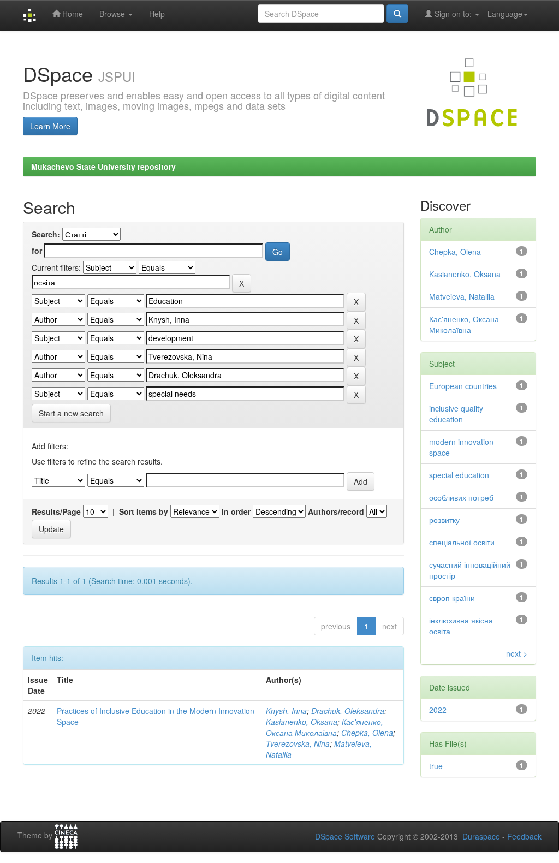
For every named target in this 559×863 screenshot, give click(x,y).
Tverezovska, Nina (298, 743)
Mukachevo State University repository (103, 166)
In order (236, 511)
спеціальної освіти (462, 542)
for (37, 250)
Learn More (50, 126)
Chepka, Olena (367, 732)
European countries (463, 385)
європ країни (452, 597)
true (436, 765)
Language (504, 13)
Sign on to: (453, 13)
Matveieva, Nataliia (462, 296)
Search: (46, 234)
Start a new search (71, 413)
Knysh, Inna (286, 710)
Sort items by (143, 511)
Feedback (524, 836)
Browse (113, 13)
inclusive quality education (456, 414)
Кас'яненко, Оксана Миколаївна (324, 727)
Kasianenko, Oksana (301, 721)
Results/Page (56, 511)
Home (71, 13)
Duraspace (481, 836)
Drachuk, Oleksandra (347, 710)
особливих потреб (461, 497)
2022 (438, 709)
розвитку (444, 519)
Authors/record (336, 511)
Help (157, 13)
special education (459, 474)
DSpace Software (345, 836)
